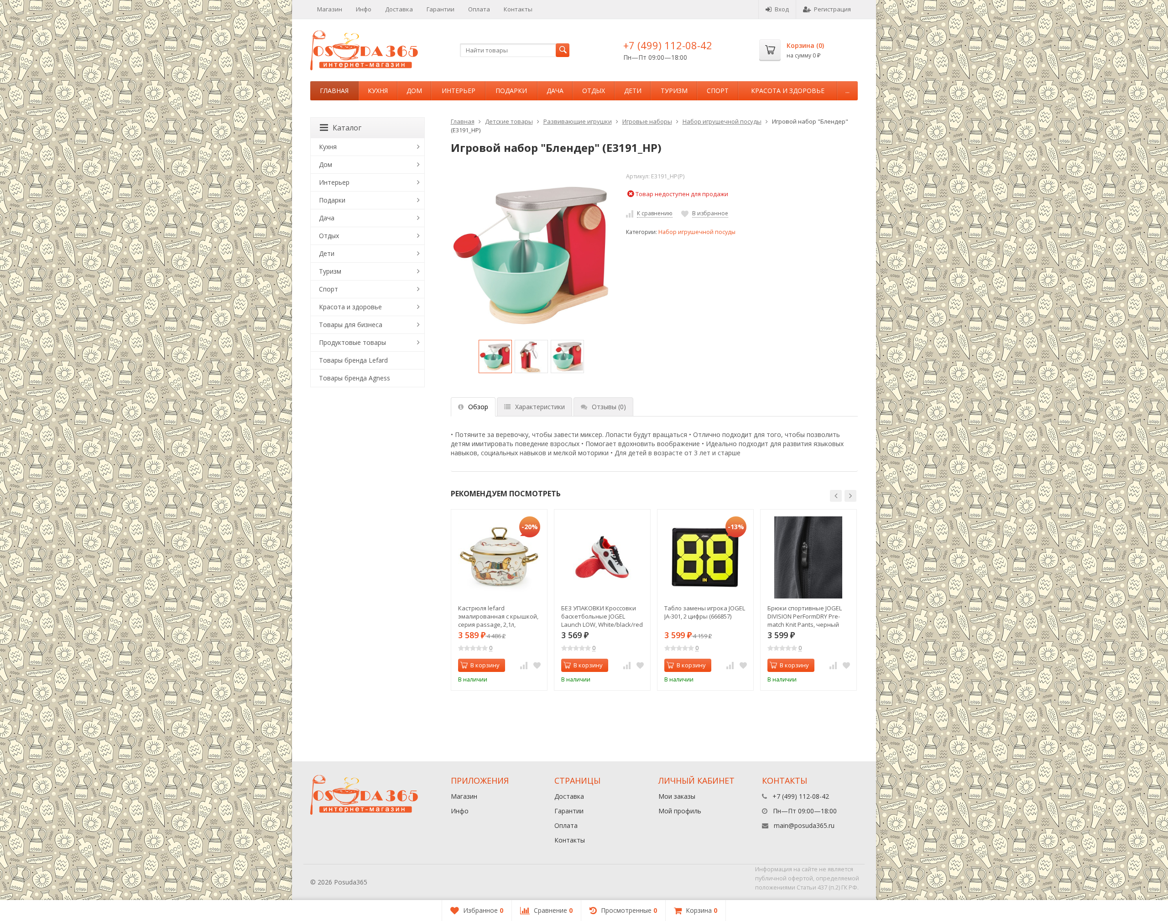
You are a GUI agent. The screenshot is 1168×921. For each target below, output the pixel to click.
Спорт (718, 90)
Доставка (399, 9)
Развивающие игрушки (577, 121)
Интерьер (458, 90)
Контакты (518, 9)
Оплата (479, 9)
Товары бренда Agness (354, 378)
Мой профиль (679, 811)
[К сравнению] (523, 666)
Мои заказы (676, 796)
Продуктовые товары (352, 342)
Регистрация (832, 9)
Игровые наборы (647, 121)
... (847, 90)
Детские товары (509, 121)
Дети (632, 90)
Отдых (593, 90)
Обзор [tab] (478, 406)
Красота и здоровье (787, 90)
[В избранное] (537, 666)
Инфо (363, 9)
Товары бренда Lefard (353, 360)
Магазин (329, 9)
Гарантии (440, 9)
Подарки (511, 90)
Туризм (674, 90)
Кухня (378, 90)
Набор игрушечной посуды (722, 121)
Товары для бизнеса (350, 324)
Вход (782, 9)
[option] (495, 356)
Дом (414, 90)
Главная (334, 90)
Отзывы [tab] (609, 406)
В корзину (485, 665)
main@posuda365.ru (804, 825)
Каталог (347, 128)
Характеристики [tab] (540, 406)
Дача (555, 90)
